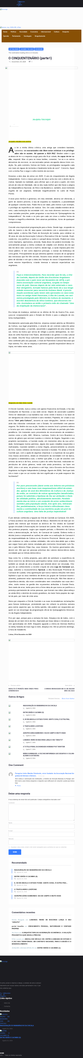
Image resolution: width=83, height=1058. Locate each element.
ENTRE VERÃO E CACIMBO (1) (49, 948)
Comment (12, 803)
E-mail (41, 831)
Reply (19, 785)
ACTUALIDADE (14, 49)
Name (41, 823)
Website (11, 839)
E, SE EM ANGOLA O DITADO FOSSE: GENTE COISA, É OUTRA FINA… (46, 719)
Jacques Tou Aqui (27, 49)
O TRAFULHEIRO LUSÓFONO (33, 726)
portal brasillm (18, 926)
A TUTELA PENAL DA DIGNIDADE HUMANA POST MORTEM (44, 747)
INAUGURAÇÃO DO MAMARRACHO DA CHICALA (40, 705)
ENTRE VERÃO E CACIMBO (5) (33, 712)
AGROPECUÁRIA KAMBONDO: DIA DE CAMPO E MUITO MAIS (44, 733)
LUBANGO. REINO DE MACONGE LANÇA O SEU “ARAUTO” (43, 740)
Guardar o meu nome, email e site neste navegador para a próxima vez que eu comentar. (39, 847)
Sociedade (39, 49)
